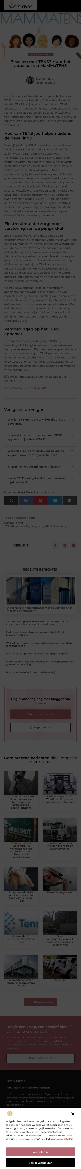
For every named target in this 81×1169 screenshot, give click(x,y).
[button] (73, 1114)
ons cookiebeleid (63, 1138)
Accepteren (40, 1152)
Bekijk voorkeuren (40, 1162)
